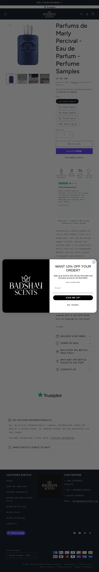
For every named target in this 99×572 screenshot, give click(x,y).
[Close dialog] (93, 262)
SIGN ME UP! (73, 298)
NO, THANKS (73, 305)
